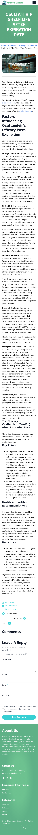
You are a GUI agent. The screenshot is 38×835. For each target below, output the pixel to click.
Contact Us (6, 793)
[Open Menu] (34, 2)
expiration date (8, 103)
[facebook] (3, 778)
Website (5, 695)
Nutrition (5, 808)
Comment (7, 659)
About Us (5, 790)
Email (5, 685)
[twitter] (11, 778)
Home (3, 46)
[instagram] (7, 778)
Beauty (4, 811)
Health (4, 814)
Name (5, 674)
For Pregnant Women (27, 46)
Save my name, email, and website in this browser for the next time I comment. (20, 709)
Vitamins (12, 46)
